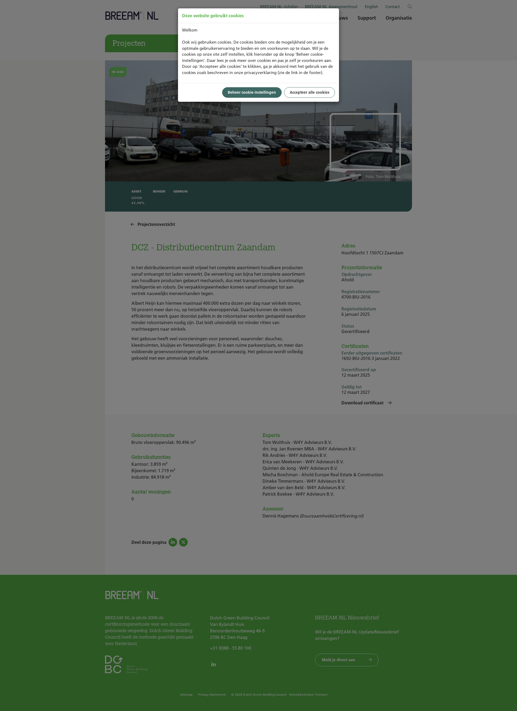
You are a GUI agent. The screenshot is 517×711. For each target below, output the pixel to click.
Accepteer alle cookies (309, 92)
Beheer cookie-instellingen (252, 92)
